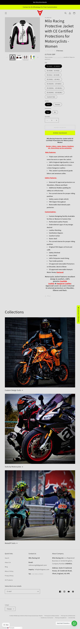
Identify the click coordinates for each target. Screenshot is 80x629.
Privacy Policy (9, 576)
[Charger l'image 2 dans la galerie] (19, 57)
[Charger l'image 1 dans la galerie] (12, 57)
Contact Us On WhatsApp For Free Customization (40, 7)
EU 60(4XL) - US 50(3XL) (54, 92)
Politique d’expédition (60, 617)
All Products (9, 580)
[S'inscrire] (38, 591)
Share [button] (49, 296)
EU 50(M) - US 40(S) (53, 70)
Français (9, 609)
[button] (6, 13)
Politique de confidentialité (68, 615)
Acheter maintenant (60, 133)
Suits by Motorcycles (13, 467)
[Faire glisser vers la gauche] (7, 57)
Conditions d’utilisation (47, 617)
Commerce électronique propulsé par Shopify (31, 615)
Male (48, 104)
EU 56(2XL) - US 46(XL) (54, 84)
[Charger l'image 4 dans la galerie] (32, 57)
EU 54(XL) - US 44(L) (53, 79)
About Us (8, 562)
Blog (6, 567)
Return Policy (9, 571)
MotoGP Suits (10, 543)
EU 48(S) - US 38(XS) (53, 66)
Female (57, 104)
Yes (48, 112)
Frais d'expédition (58, 57)
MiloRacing (16, 615)
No (55, 112)
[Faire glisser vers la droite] (38, 57)
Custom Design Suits (13, 390)
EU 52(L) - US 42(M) (53, 75)
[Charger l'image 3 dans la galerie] (25, 57)
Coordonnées (71, 617)
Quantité (47, 116)
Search (7, 558)
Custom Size (51, 97)
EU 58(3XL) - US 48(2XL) (54, 88)
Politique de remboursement (51, 615)
